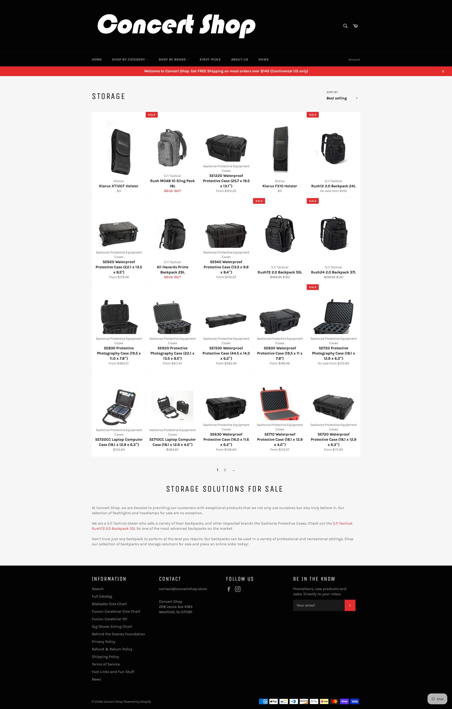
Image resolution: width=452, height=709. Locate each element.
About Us (239, 59)
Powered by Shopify (137, 701)
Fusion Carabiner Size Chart (116, 611)
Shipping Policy (105, 656)
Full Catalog (102, 596)
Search (98, 589)
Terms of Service (106, 664)
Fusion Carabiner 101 (109, 619)
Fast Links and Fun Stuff (113, 671)
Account (354, 59)
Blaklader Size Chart (109, 604)
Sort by (332, 92)
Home (97, 59)
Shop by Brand (173, 59)
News (263, 59)
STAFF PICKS (210, 59)
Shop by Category (129, 59)
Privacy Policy (103, 641)
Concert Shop (113, 701)
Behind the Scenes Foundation (118, 634)
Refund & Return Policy (112, 649)
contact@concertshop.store (183, 589)
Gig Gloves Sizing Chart (112, 626)
